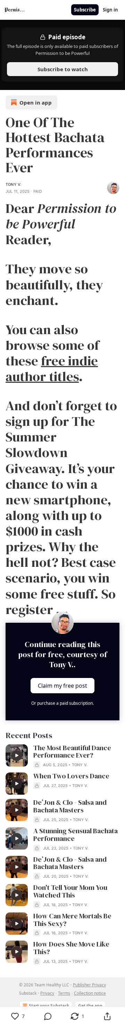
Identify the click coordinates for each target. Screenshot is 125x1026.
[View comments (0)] (48, 1016)
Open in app (35, 102)
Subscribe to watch (63, 69)
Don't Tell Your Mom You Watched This (70, 891)
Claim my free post (62, 685)
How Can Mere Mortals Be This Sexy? (72, 920)
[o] (16, 755)
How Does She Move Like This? (71, 948)
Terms (64, 993)
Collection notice (90, 993)
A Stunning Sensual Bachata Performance (75, 835)
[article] (62, 756)
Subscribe (85, 10)
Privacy (47, 993)
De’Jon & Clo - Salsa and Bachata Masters (70, 806)
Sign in (110, 10)
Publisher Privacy (89, 985)
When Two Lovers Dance (71, 776)
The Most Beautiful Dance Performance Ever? (72, 752)
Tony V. (13, 184)
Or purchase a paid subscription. (62, 703)
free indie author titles (52, 368)
